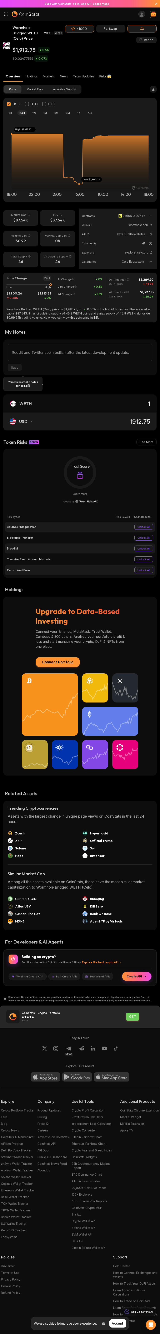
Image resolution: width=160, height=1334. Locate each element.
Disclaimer (8, 1266)
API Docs (44, 1150)
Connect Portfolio (58, 662)
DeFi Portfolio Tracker (16, 1150)
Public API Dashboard (52, 1157)
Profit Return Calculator (87, 1117)
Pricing (42, 1117)
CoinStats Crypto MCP (87, 1208)
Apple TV (126, 1130)
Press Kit (43, 1123)
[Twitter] (151, 243)
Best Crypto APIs (66, 976)
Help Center (121, 1266)
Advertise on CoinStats (53, 1137)
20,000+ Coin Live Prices (89, 1188)
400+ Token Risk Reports (89, 1201)
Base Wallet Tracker (15, 1197)
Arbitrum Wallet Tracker (17, 1170)
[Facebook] (115, 1051)
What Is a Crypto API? (30, 976)
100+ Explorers (82, 1194)
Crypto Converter (84, 1130)
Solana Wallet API (83, 1228)
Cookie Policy (10, 1286)
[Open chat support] (151, 1325)
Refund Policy (10, 1292)
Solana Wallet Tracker (16, 1177)
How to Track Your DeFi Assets (134, 1283)
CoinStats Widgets (84, 1157)
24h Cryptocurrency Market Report (91, 1166)
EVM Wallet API (82, 1234)
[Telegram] (143, 243)
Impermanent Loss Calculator (91, 1123)
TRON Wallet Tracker (15, 1210)
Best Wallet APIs (100, 976)
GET (132, 1017)
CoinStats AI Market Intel (17, 1137)
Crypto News (10, 1130)
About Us (44, 1170)
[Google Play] (77, 1077)
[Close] (154, 3)
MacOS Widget (130, 1117)
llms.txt (76, 1214)
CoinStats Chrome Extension (139, 1110)
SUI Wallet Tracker (13, 1223)
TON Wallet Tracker (14, 1203)
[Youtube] (104, 1051)
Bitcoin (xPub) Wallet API (88, 1247)
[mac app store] (111, 1077)
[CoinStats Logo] (25, 14)
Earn (4, 1117)
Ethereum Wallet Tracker (18, 1190)
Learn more (101, 4)
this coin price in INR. (84, 317)
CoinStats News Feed (52, 1163)
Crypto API (134, 976)
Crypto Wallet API (83, 1221)
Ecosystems (9, 1237)
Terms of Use (10, 1272)
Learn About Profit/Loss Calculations (129, 1292)
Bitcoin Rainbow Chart (87, 1137)
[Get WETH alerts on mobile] (142, 28)
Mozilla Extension (132, 1123)
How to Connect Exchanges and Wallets (135, 1275)
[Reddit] (81, 1051)
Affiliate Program (12, 1143)
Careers (43, 1130)
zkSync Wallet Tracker (16, 1163)
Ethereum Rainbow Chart (88, 1143)
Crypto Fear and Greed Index (92, 1150)
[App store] (45, 1077)
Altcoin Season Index (86, 1181)
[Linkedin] (93, 1051)
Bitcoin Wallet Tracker (16, 1217)
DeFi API (77, 1241)
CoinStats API (47, 1143)
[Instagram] (55, 1051)
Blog (4, 1123)
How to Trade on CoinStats (131, 1301)
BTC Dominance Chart (87, 1174)
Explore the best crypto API (100, 962)
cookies (50, 1323)
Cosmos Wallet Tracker (17, 1183)
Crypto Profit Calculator (88, 1110)
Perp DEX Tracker (13, 1230)
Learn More (80, 493)
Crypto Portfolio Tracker (18, 1110)
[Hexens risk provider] (80, 501)
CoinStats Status (124, 1321)
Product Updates (49, 1110)
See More (147, 442)
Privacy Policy (10, 1279)
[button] (143, 216)
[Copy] (143, 216)
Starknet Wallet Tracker (17, 1157)
